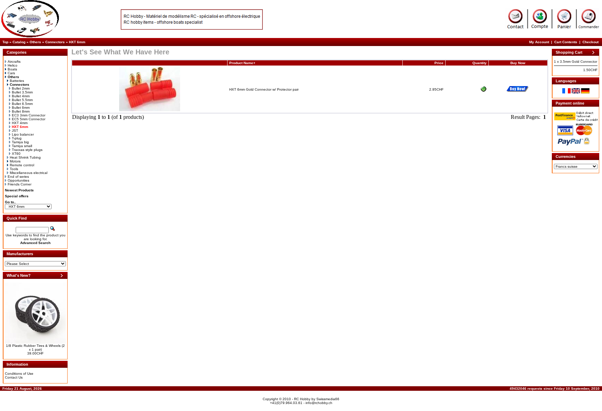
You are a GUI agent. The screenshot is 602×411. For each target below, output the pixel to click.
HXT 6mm (77, 42)
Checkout (590, 42)
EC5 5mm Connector (28, 119)
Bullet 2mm (21, 88)
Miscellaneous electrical (28, 173)
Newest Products (19, 190)
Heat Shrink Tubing (25, 157)
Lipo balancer (23, 134)
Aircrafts (14, 61)
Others (35, 42)
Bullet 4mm (21, 96)
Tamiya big (20, 142)
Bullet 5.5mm (22, 100)
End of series (18, 176)
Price (438, 63)
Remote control (22, 165)
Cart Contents (565, 42)
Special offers (17, 196)
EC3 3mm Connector (28, 115)
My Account (539, 42)
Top (5, 42)
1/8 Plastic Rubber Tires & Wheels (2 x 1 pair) (35, 347)
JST (15, 130)
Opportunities (18, 180)
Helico (12, 65)
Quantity (479, 63)
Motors (15, 161)
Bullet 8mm (21, 111)
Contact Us (14, 377)
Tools (14, 169)
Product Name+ (242, 63)
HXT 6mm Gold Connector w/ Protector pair (264, 89)
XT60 (16, 153)
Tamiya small (22, 146)
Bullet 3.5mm (22, 92)
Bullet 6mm (21, 107)
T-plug (17, 138)
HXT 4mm (20, 123)
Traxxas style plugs (27, 150)
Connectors (55, 42)
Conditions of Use (19, 373)
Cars (11, 73)
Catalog (19, 42)
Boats (12, 69)
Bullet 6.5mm (22, 104)
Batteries (17, 81)
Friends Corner (19, 184)
